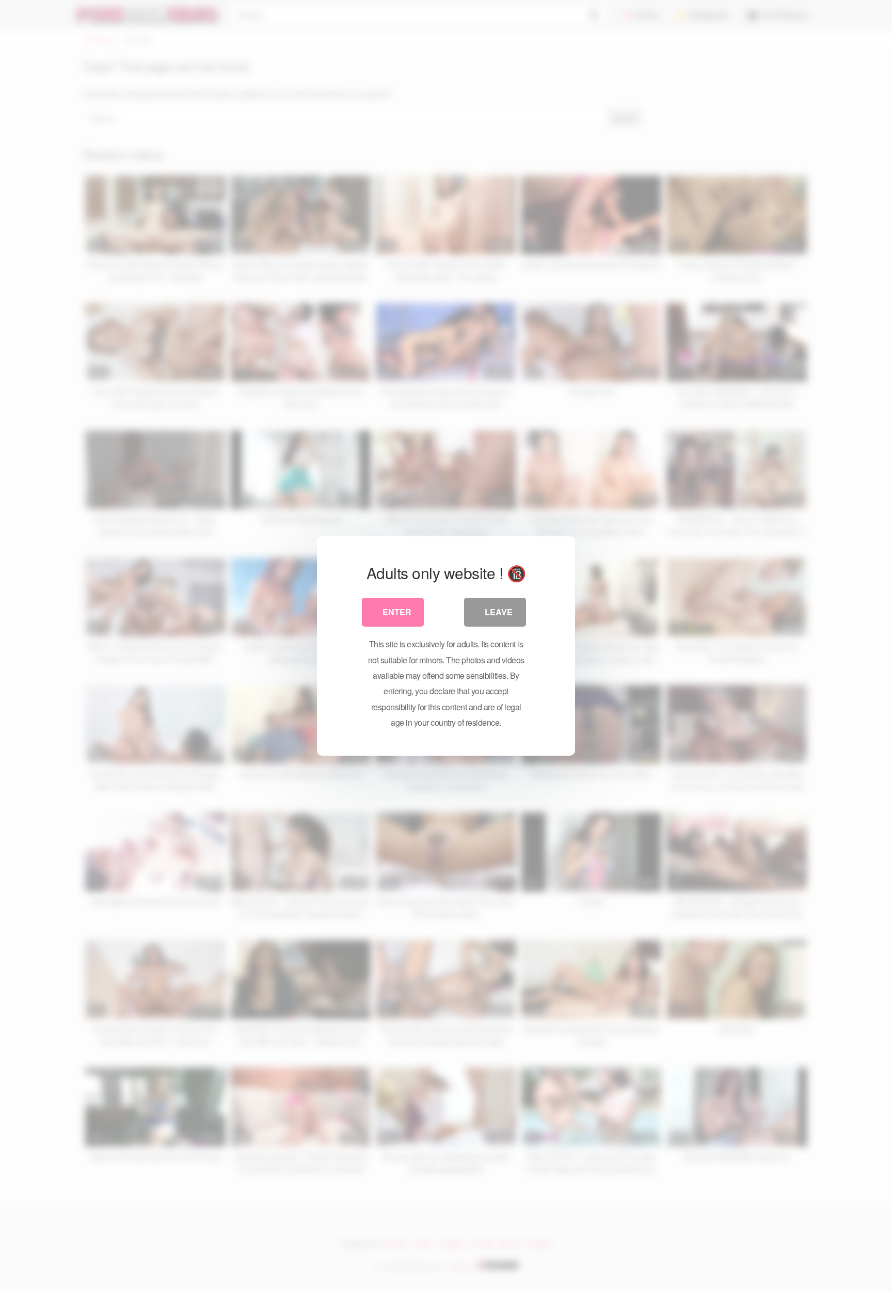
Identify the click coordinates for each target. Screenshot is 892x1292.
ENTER (397, 612)
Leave (499, 612)
